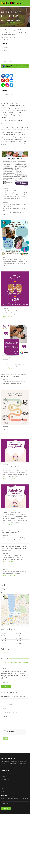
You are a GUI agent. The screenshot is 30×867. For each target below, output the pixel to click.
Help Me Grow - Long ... (16, 613)
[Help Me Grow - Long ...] (15, 610)
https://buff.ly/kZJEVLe (8, 316)
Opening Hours (7, 53)
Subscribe (6, 686)
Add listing (5, 788)
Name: (4, 701)
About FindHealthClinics (8, 774)
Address (6, 47)
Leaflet (10, 624)
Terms (3, 776)
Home (2, 20)
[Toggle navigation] (27, 3)
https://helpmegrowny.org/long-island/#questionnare (15, 662)
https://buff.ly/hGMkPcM (9, 478)
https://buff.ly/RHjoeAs (8, 561)
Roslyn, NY (18, 20)
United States (9, 20)
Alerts (5, 56)
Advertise (4, 786)
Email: (4, 708)
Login (3, 791)
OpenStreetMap (21, 624)
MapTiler (15, 624)
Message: (5, 716)
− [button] (3, 599)
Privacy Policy (5, 779)
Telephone (6, 50)
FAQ (3, 782)
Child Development (8, 94)
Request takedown (8, 61)
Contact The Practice (8, 58)
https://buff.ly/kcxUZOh (9, 575)
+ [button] (3, 596)
